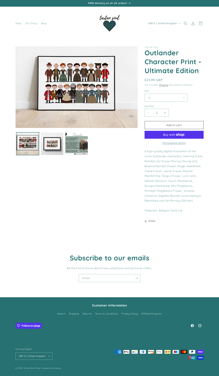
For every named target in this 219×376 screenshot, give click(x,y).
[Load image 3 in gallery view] (76, 143)
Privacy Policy (129, 313)
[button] (185, 23)
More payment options (174, 143)
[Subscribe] (136, 278)
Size (147, 90)
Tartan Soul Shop (32, 368)
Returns (87, 313)
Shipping (163, 85)
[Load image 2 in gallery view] (52, 143)
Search (61, 313)
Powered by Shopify (51, 368)
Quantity (149, 106)
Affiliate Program (151, 313)
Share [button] (152, 220)
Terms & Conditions (106, 313)
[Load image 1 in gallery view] (27, 143)
